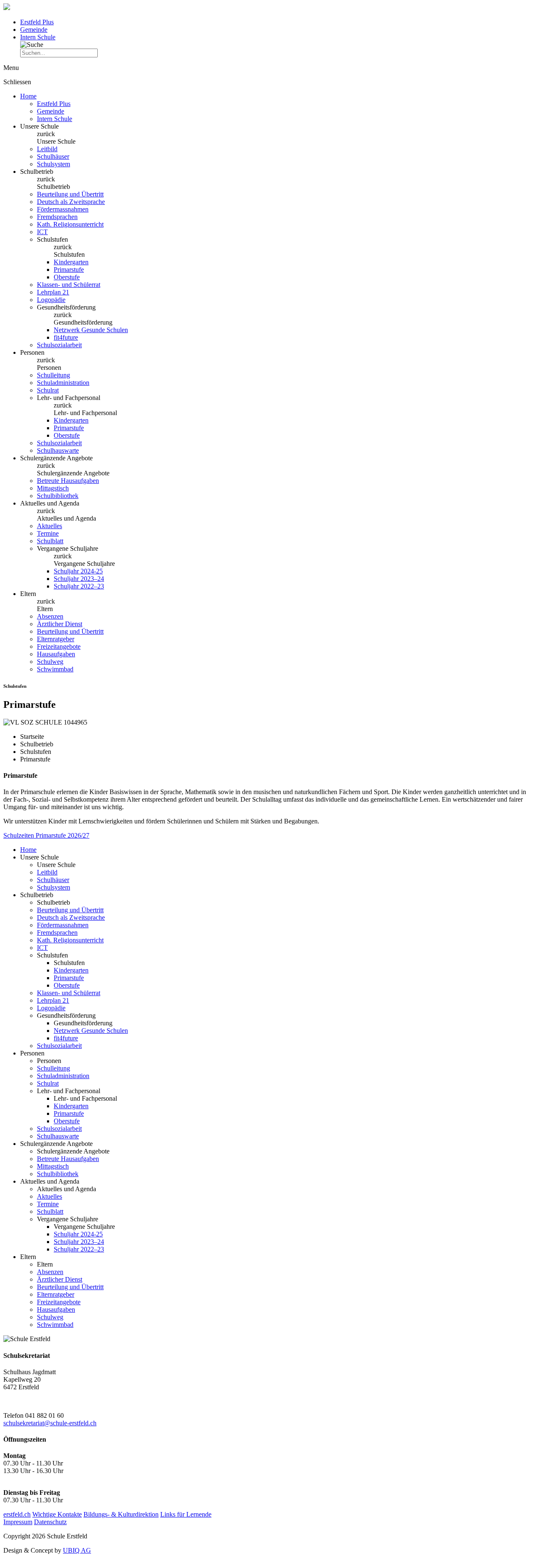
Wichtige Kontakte (57, 1514)
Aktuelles (49, 525)
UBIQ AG (77, 1550)
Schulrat (48, 390)
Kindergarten (71, 262)
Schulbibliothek (57, 495)
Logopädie (51, 299)
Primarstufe (69, 269)
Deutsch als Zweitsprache (71, 201)
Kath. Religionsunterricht (70, 224)
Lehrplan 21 (53, 292)
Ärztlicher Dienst (59, 623)
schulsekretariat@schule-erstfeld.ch (49, 1423)
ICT (42, 231)
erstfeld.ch (17, 1514)
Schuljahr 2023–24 (79, 578)
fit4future (66, 337)
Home (28, 96)
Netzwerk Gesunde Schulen (91, 329)
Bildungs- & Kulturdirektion (121, 1514)
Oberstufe (67, 277)
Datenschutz (50, 1521)
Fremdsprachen (57, 216)
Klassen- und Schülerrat (68, 284)
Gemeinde (33, 29)
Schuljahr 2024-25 (78, 571)
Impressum (17, 1521)
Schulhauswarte (58, 450)
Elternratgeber (55, 638)
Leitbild (47, 148)
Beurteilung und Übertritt (70, 194)
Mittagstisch (53, 488)
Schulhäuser (53, 156)
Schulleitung (53, 375)
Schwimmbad (55, 669)
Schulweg (50, 661)
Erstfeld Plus (37, 22)
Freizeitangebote (59, 646)
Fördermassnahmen (63, 209)
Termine (48, 533)
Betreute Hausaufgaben (68, 480)
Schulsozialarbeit (59, 344)
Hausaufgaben (56, 654)
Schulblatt (50, 540)
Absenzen (50, 616)
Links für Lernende (185, 1514)
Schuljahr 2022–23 (79, 586)
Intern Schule (37, 37)
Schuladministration (63, 382)
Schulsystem (53, 164)
